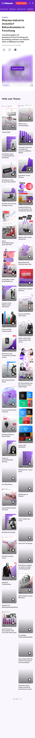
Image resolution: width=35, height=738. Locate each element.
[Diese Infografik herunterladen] (15, 50)
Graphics (5, 17)
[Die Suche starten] (29, 3)
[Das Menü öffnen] (32, 3)
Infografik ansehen (17, 68)
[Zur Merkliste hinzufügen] (10, 50)
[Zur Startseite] (7, 3)
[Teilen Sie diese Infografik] (4, 50)
